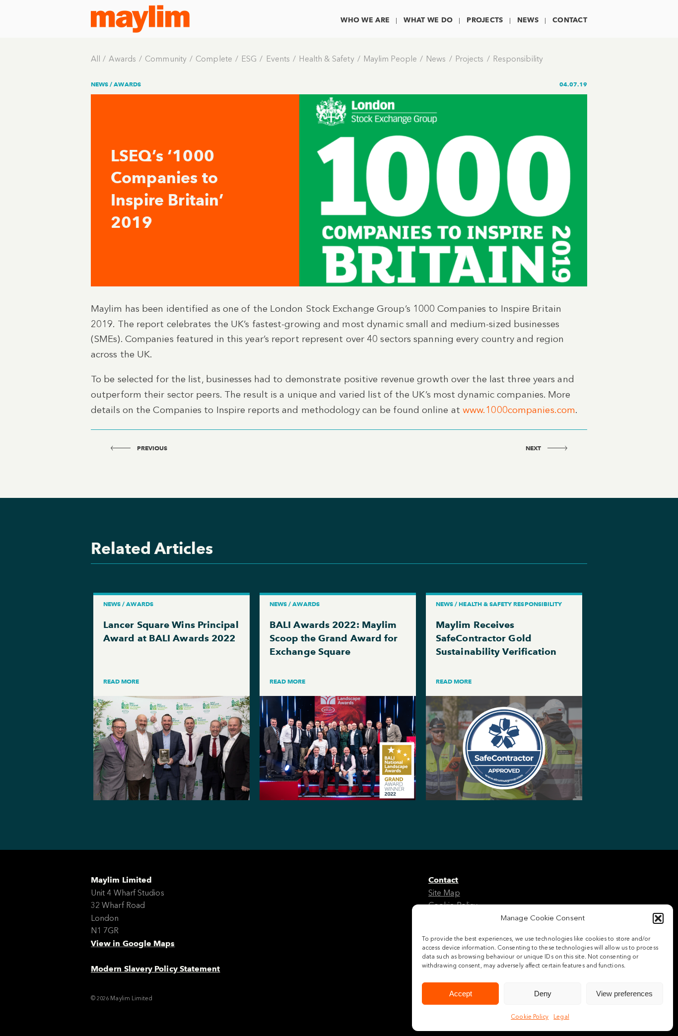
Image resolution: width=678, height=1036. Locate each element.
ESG (249, 59)
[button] (658, 918)
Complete (214, 59)
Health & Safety (326, 59)
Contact (569, 20)
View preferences (624, 993)
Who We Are (365, 20)
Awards (122, 59)
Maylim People (390, 59)
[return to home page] (140, 19)
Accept (460, 993)
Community (166, 59)
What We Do (428, 20)
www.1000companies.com (519, 409)
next (534, 448)
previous (152, 448)
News (528, 20)
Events (278, 59)
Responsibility (518, 59)
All (95, 59)
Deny (542, 993)
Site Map (444, 893)
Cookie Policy (529, 1016)
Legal (561, 1016)
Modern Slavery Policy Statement (155, 968)
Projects (485, 20)
